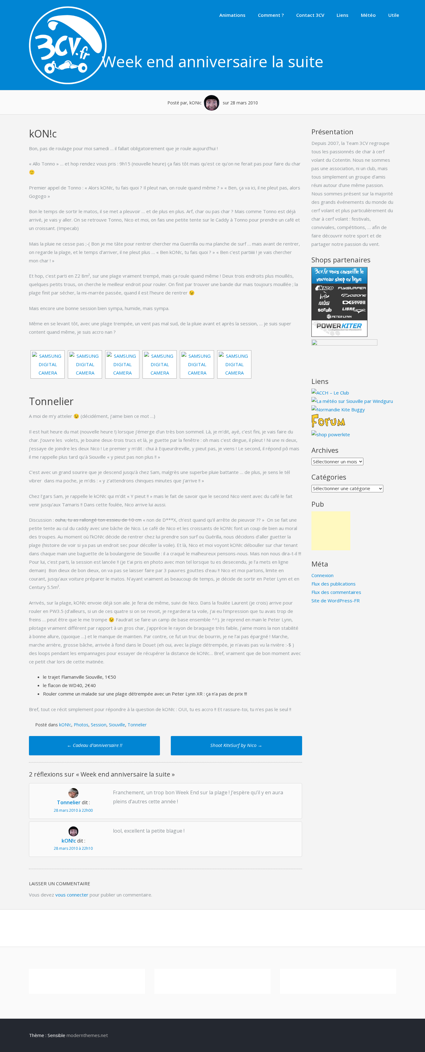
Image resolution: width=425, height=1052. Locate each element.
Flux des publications (333, 584)
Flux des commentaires (336, 592)
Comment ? (271, 15)
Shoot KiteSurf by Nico (236, 745)
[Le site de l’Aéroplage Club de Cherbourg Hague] (330, 393)
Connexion (322, 575)
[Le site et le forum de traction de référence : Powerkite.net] (328, 426)
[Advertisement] (330, 530)
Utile (393, 15)
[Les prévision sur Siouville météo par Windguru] (352, 401)
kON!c (65, 725)
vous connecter (71, 895)
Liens (342, 15)
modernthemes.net (87, 1035)
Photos (81, 725)
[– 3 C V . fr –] (68, 82)
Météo (368, 15)
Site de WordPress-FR (335, 600)
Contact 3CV (310, 15)
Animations (232, 15)
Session (98, 725)
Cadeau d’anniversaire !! (94, 745)
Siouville (117, 725)
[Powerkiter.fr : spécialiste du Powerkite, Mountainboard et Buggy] (330, 434)
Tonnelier (137, 725)
